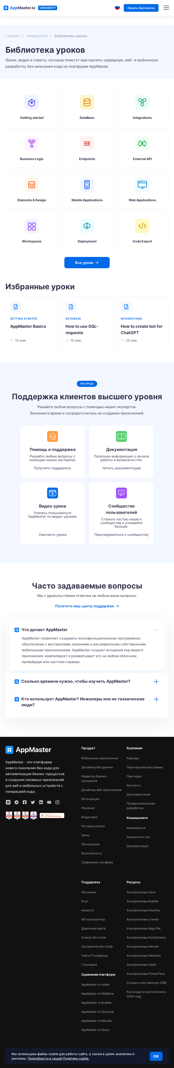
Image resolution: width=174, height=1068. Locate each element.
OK (156, 1056)
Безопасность (91, 853)
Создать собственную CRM (147, 982)
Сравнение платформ (97, 862)
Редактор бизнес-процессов (94, 778)
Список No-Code (93, 937)
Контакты (134, 785)
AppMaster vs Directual (97, 1011)
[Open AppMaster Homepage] (34, 750)
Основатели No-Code (97, 946)
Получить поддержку (52, 468)
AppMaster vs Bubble (96, 1002)
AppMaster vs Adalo (95, 984)
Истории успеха (93, 826)
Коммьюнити (136, 828)
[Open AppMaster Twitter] (33, 802)
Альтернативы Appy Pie (144, 928)
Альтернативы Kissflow (143, 910)
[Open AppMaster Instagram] (57, 802)
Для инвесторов (138, 794)
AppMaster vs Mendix (96, 1021)
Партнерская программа (145, 767)
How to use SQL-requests (81, 329)
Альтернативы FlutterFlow (146, 973)
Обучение (88, 892)
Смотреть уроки (53, 534)
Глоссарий (89, 964)
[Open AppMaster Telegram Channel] (16, 802)
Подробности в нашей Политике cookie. (58, 1058)
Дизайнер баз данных (97, 767)
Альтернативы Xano (141, 892)
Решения (87, 808)
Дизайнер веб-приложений (101, 790)
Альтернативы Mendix (143, 946)
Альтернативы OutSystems (146, 937)
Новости (87, 910)
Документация (137, 846)
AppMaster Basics (28, 326)
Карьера (133, 758)
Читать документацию (121, 468)
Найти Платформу (94, 955)
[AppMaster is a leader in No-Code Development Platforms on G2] (9, 815)
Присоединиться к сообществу (121, 534)
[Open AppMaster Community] (8, 802)
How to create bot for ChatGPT (141, 329)
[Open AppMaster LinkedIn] (41, 802)
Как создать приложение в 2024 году (146, 994)
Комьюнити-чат (138, 837)
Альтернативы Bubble (142, 901)
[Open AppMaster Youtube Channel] (49, 802)
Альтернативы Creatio (143, 919)
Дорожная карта (93, 928)
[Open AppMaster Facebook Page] (25, 802)
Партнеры (134, 776)
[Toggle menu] (166, 8)
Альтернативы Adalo (141, 964)
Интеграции (90, 799)
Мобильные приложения (99, 758)
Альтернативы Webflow (144, 955)
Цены (85, 835)
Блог (84, 901)
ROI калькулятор (93, 919)
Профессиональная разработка (141, 806)
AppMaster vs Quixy (95, 1030)
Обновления (90, 844)
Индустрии (89, 817)
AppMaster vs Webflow (97, 993)
